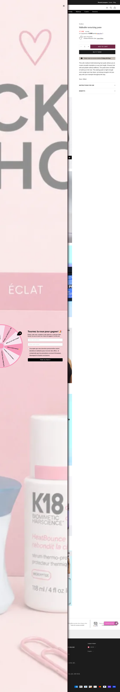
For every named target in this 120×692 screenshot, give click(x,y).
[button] (97, 33)
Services (95, 11)
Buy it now (97, 52)
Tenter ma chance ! (45, 359)
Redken (81, 24)
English (90, 651)
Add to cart (103, 46)
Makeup (78, 11)
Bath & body (68, 11)
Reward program (103, 2)
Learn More (100, 38)
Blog (114, 2)
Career (110, 2)
